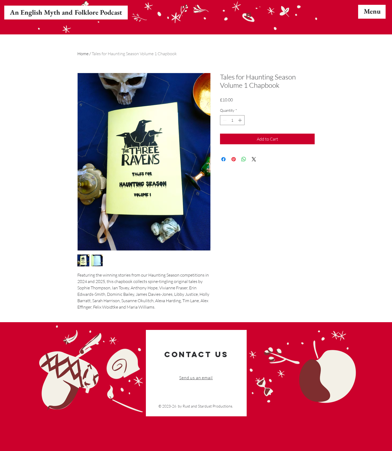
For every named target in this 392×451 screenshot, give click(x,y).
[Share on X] (254, 159)
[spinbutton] (232, 120)
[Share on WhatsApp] (244, 159)
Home (83, 53)
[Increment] (240, 120)
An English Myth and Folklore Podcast (66, 12)
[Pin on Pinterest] (233, 159)
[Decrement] (224, 120)
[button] (372, 11)
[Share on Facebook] (223, 159)
